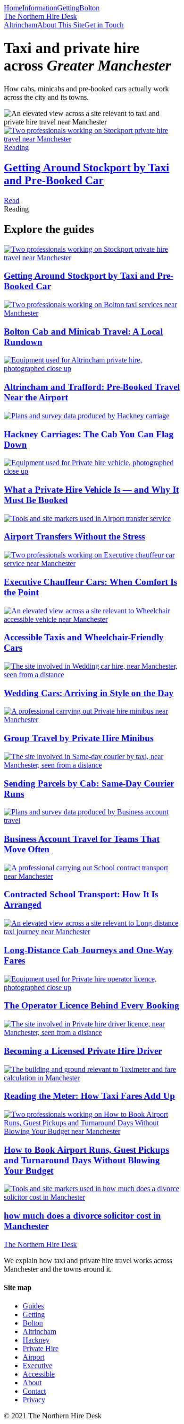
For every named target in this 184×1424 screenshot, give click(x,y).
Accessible (39, 1374)
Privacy (34, 1400)
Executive (37, 1366)
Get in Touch (104, 25)
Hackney (36, 1340)
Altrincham (20, 25)
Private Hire (41, 1348)
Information (39, 8)
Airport (33, 1357)
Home (13, 8)
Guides (33, 1306)
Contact (34, 1391)
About (32, 1383)
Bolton (89, 8)
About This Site (60, 25)
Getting (68, 8)
